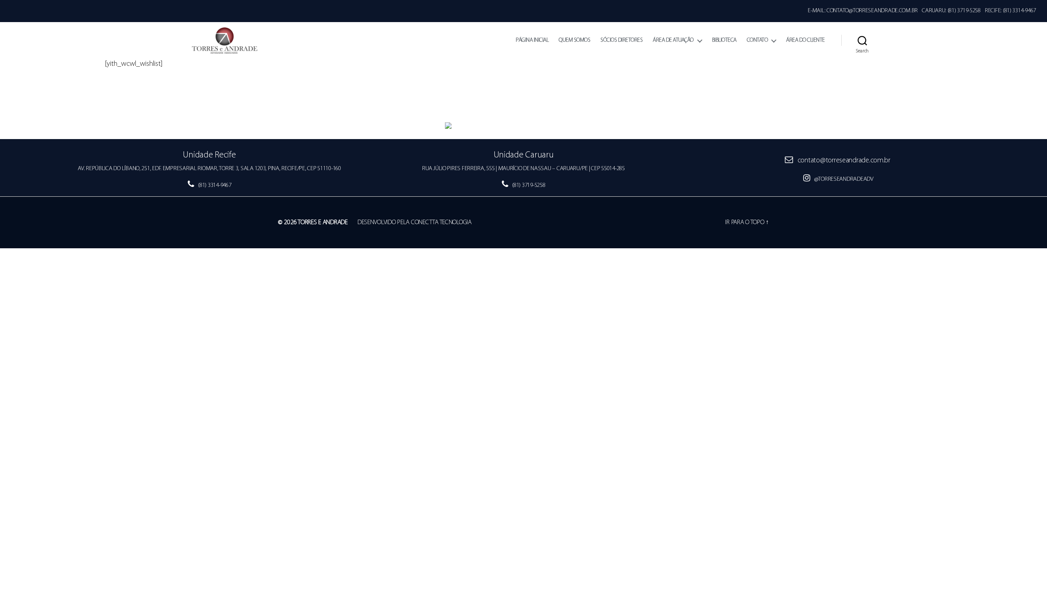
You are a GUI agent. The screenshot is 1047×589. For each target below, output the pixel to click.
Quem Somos (574, 40)
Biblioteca (724, 40)
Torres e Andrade (323, 222)
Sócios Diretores (621, 40)
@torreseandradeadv (843, 179)
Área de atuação (673, 40)
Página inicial (532, 40)
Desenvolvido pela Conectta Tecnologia (414, 222)
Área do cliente (805, 40)
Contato (757, 40)
